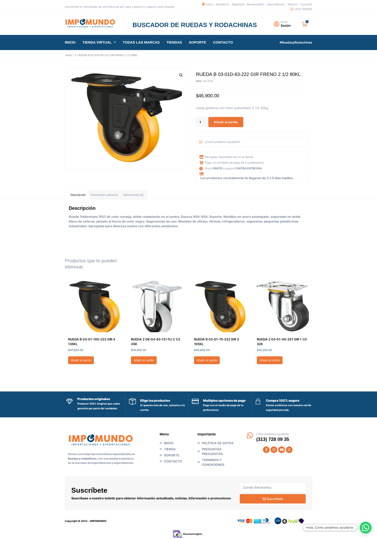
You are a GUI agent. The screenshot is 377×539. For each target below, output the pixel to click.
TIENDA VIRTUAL (97, 42)
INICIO (70, 42)
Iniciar (284, 21)
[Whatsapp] (289, 449)
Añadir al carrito (226, 122)
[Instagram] (274, 449)
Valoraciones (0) (133, 194)
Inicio (69, 55)
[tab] (78, 195)
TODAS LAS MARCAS (141, 42)
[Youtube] (281, 449)
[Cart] (304, 24)
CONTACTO (223, 42)
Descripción (78, 194)
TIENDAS (174, 42)
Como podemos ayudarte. (273, 434)
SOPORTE (197, 42)
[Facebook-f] (266, 449)
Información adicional (104, 194)
